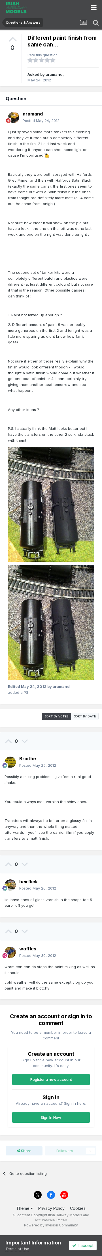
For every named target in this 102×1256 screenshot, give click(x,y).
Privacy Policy (51, 1208)
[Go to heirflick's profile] (10, 885)
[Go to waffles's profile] (10, 952)
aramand (54, 74)
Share (25, 1150)
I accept (85, 1245)
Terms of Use (17, 1248)
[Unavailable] (51, 504)
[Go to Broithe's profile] (10, 762)
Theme (23, 1208)
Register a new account (51, 1079)
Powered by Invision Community (51, 1225)
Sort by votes (56, 716)
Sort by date (85, 716)
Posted (41, 120)
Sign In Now (51, 1117)
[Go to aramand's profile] (13, 117)
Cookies (78, 1208)
